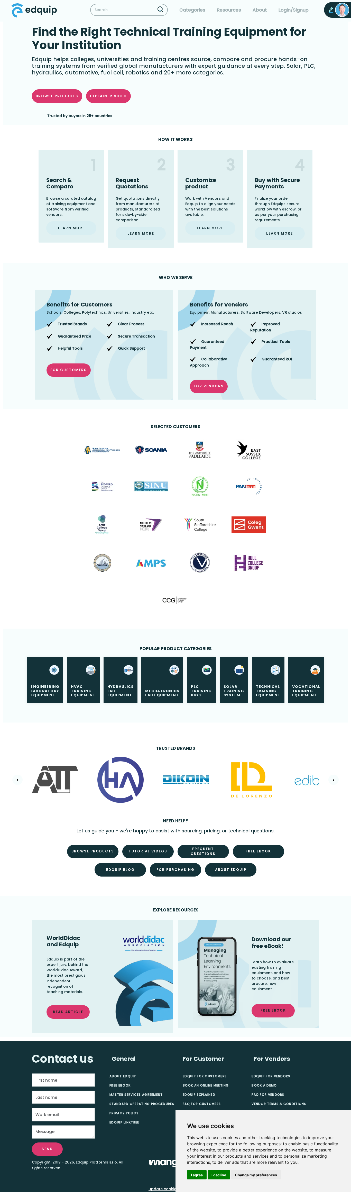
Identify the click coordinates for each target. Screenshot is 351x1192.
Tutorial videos (148, 851)
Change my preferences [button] (256, 1175)
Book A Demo (264, 1085)
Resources (229, 10)
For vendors (209, 386)
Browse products (57, 96)
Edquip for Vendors (271, 1076)
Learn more (71, 228)
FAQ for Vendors (268, 1094)
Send (47, 1149)
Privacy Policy (123, 1113)
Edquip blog (120, 869)
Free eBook (120, 1085)
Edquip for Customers (205, 1076)
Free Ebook (258, 851)
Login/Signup (294, 10)
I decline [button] (218, 1175)
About (260, 10)
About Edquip (230, 869)
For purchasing (175, 869)
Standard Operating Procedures (141, 1104)
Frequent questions (203, 852)
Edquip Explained (199, 1094)
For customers (68, 370)
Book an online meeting (206, 1085)
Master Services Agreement (136, 1094)
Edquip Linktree (124, 1122)
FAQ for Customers (202, 1104)
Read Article (68, 1012)
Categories (192, 10)
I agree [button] (197, 1175)
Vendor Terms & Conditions (279, 1104)
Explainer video (108, 96)
